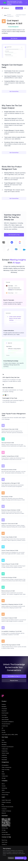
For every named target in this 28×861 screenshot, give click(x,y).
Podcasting (4, 757)
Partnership (4, 788)
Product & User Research (7, 746)
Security (4, 732)
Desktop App (5, 828)
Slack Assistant (5, 719)
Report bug (4, 840)
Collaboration (5, 748)
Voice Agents (5, 717)
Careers (3, 785)
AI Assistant (4, 708)
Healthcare (4, 755)
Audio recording (5, 769)
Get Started (19, 8)
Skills (5, 15)
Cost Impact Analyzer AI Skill (21, 15)
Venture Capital (5, 753)
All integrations (5, 765)
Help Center (4, 842)
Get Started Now (14, 91)
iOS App (4, 830)
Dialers (3, 773)
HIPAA (3, 790)
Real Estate (4, 759)
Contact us (4, 844)
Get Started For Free (14, 234)
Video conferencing (6, 767)
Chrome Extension (6, 723)
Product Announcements (7, 806)
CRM (3, 771)
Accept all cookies (20, 858)
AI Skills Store (5, 726)
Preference (10, 858)
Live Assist (4, 715)
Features (4, 704)
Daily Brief (4, 710)
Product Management (10, 15)
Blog (3, 804)
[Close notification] (26, 2)
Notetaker (4, 706)
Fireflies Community (6, 802)
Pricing (3, 730)
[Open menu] (25, 8)
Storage (3, 778)
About (3, 783)
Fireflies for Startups (6, 811)
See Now (9, 4)
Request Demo (14, 680)
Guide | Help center (6, 800)
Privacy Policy (5, 794)
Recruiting (4, 742)
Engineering (4, 751)
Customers (4, 808)
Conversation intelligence (8, 721)
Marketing (4, 744)
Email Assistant (5, 713)
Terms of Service (6, 792)
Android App (5, 832)
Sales (3, 740)
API (2, 728)
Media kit (4, 813)
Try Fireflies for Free (13, 676)
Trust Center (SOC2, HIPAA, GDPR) (10, 734)
